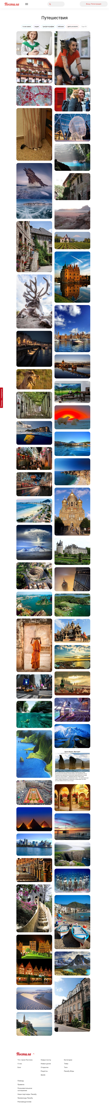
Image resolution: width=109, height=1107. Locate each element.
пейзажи (61, 26)
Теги (65, 1067)
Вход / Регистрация (93, 4)
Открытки (44, 1067)
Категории (68, 1060)
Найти (55, 4)
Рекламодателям (24, 1102)
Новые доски (46, 1064)
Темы (66, 1064)
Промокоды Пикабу (25, 1098)
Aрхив (43, 1075)
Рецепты (44, 1071)
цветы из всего (72, 26)
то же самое (26, 26)
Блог (19, 1067)
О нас (20, 1064)
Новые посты (46, 1060)
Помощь (21, 1081)
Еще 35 (84, 26)
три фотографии (48, 26)
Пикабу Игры (69, 1071)
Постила (11, 4)
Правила (21, 1084)
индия (37, 26)
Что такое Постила (25, 1060)
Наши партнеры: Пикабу (27, 1094)
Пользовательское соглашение (25, 1089)
